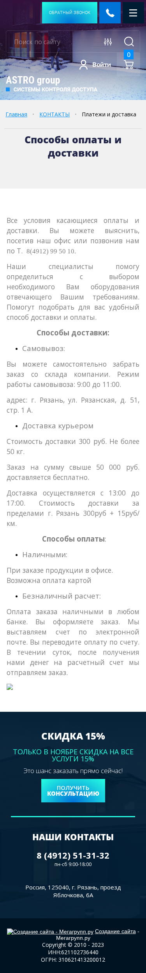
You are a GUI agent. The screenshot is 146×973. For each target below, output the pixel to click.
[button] (69, 12)
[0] (129, 65)
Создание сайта (115, 931)
